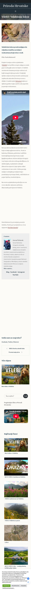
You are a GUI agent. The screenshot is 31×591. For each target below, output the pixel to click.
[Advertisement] (15, 206)
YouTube (15, 275)
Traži (25, 396)
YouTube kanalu (13, 227)
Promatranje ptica (14, 352)
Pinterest (16, 342)
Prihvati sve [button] (6, 585)
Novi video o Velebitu (8, 386)
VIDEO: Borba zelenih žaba (17, 348)
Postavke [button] (23, 585)
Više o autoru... (8, 268)
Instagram (21, 272)
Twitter (10, 342)
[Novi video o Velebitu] (15, 374)
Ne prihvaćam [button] (15, 585)
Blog (7, 272)
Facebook (13, 272)
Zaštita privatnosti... (8, 588)
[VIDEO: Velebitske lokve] (15, 32)
